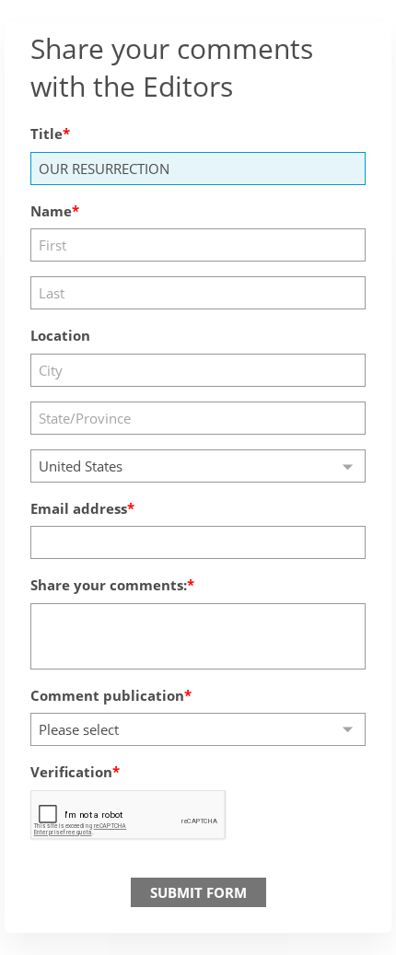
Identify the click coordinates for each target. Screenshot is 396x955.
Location (60, 335)
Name (51, 211)
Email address (78, 508)
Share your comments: (108, 585)
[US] (198, 466)
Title (46, 133)
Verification (71, 772)
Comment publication (107, 695)
